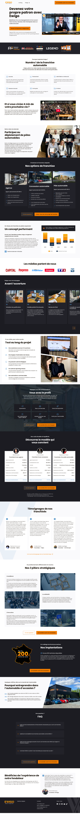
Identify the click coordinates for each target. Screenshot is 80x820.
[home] (9, 2)
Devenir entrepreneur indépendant (20, 28)
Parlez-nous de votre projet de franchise (46, 214)
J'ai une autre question (29, 762)
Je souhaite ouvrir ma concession (65, 2)
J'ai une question (27, 214)
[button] (74, 328)
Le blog (20, 2)
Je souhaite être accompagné (47, 425)
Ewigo (26, 2)
